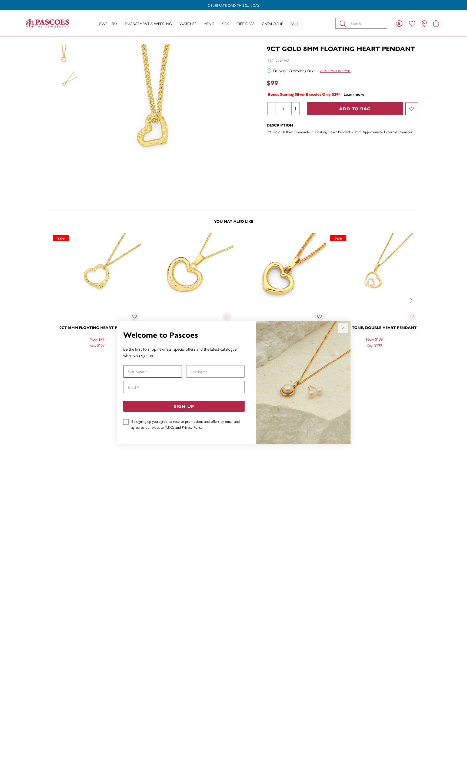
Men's (209, 23)
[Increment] (295, 108)
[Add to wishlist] (411, 108)
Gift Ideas (245, 23)
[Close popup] (343, 328)
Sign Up (184, 406)
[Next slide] (412, 299)
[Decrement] (271, 108)
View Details (74, 356)
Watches (187, 23)
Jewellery (108, 23)
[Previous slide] (55, 299)
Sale (294, 23)
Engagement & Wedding (148, 23)
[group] (233, 5)
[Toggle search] (344, 23)
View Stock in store (335, 71)
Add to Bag (355, 108)
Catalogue (272, 23)
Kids (225, 23)
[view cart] (436, 23)
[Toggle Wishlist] (134, 316)
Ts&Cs (169, 427)
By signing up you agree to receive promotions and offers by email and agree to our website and (185, 424)
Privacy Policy (192, 427)
